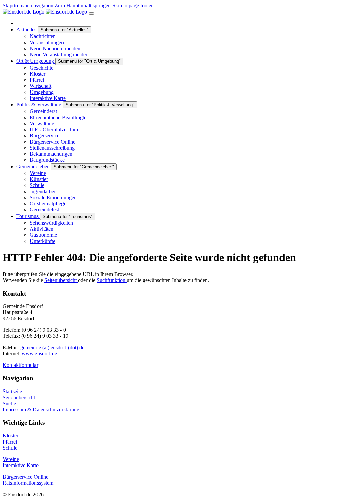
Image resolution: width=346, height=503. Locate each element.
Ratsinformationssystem (28, 483)
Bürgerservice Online (25, 477)
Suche (9, 403)
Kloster (10, 435)
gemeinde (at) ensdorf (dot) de (52, 347)
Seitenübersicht (61, 280)
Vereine (11, 459)
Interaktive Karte (21, 465)
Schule (10, 448)
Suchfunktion (112, 280)
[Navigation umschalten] (91, 13)
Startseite (12, 391)
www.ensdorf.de (39, 353)
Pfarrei (10, 442)
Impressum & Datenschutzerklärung (41, 409)
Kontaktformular (20, 365)
